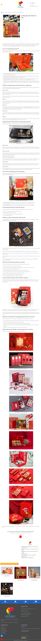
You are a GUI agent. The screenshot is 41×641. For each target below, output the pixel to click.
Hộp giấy (13, 12)
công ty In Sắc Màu (28, 526)
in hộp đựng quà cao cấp (18, 279)
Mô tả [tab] (21, 41)
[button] (1, 4)
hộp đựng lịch (8, 94)
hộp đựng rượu (24, 202)
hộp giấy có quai (13, 169)
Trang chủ (3, 12)
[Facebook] (22, 636)
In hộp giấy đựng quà (5, 50)
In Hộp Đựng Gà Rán (7, 575)
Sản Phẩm (6, 12)
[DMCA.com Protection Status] (23, 637)
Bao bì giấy (9, 12)
